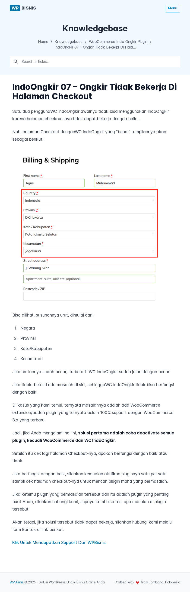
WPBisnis (16, 582)
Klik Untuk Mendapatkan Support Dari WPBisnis (59, 542)
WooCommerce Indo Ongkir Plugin (118, 41)
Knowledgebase (68, 41)
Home (43, 41)
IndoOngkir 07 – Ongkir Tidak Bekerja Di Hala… (95, 47)
